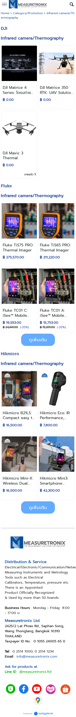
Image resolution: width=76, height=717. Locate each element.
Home (5, 13)
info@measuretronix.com (36, 656)
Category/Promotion (28, 13)
